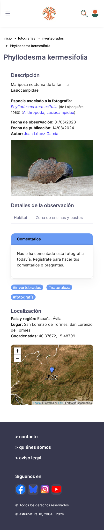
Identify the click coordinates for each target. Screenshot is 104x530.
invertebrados (53, 38)
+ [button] (17, 351)
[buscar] (84, 13)
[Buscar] (8, 13)
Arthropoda (33, 112)
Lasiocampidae (60, 112)
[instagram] (44, 489)
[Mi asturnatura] (95, 13)
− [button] (17, 358)
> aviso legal (28, 457)
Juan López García (41, 133)
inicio (8, 38)
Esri (60, 403)
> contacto (26, 436)
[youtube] (56, 489)
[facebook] (20, 489)
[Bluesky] (33, 489)
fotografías (26, 38)
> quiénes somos (33, 447)
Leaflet (37, 403)
